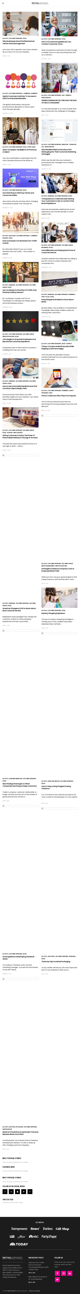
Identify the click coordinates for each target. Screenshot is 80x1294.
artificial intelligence (16, 1127)
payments (68, 95)
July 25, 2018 (44, 974)
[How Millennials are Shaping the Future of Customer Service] (59, 232)
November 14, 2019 (7, 307)
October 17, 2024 (46, 59)
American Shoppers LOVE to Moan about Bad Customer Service (19, 609)
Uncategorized (46, 97)
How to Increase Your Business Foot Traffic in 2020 (20, 242)
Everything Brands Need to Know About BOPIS (57, 300)
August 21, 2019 (7, 403)
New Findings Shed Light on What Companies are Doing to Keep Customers (20, 784)
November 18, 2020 (7, 207)
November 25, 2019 (46, 267)
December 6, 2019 (7, 258)
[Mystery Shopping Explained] (59, 598)
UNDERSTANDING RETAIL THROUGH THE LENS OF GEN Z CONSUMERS (59, 101)
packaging (72, 956)
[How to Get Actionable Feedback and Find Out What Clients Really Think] (21, 368)
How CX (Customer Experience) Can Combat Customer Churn (56, 42)
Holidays (5, 238)
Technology (72, 144)
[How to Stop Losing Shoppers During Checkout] (59, 705)
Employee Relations (8, 336)
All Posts (5, 38)
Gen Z (63, 95)
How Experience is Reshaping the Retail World (18, 957)
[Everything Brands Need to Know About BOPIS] (59, 281)
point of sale (45, 297)
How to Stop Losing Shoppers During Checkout (56, 787)
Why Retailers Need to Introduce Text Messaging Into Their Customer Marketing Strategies (58, 151)
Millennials (44, 247)
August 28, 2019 (45, 363)
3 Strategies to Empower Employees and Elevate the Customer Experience (19, 340)
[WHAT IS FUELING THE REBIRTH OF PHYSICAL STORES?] (21, 130)
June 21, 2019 (6, 801)
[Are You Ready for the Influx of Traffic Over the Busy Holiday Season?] (21, 272)
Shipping (10, 432)
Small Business (18, 432)
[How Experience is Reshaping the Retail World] (21, 878)
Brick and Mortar (54, 781)
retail (25, 38)
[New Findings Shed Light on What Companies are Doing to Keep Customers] (21, 703)
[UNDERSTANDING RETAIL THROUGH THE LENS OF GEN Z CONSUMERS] (59, 78)
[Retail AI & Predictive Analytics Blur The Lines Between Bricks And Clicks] (21, 1051)
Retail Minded (11, 1291)
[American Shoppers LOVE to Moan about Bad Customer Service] (21, 527)
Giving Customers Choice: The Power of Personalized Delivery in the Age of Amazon (20, 436)
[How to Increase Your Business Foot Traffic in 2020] (21, 222)
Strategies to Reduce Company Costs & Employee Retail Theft (57, 569)
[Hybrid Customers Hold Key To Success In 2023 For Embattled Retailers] (21, 75)
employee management (48, 566)
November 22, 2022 (8, 113)
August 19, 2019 (45, 410)
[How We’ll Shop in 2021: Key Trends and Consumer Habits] (21, 178)
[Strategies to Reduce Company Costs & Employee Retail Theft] (59, 488)
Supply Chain (31, 147)
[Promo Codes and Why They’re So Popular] (59, 378)
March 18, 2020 (45, 218)
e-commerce (26, 93)
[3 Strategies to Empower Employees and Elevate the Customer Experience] (21, 321)
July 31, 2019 (44, 583)
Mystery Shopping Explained (53, 613)
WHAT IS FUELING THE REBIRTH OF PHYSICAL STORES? (20, 151)
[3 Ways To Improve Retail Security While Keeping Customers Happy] (59, 331)
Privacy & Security (34, 1291)
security (69, 343)
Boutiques (12, 235)
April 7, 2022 (44, 115)
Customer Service (67, 245)
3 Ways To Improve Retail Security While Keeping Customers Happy (57, 347)
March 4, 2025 (6, 56)
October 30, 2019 (46, 316)
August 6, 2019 (6, 450)
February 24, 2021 (46, 169)
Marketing (65, 144)
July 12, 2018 (6, 1149)
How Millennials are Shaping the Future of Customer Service (58, 251)
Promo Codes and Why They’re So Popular (58, 395)
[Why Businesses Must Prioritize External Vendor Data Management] (21, 24)
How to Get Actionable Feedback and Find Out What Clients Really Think (20, 387)
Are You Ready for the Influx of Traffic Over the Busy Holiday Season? (20, 291)
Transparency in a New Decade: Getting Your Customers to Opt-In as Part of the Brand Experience (57, 201)
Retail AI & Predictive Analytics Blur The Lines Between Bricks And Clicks (20, 1133)
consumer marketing (15, 778)
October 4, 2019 (7, 354)
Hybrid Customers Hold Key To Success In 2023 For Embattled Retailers (19, 97)
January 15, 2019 (7, 974)
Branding (51, 196)
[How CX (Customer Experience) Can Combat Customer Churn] (59, 24)
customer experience (15, 38)
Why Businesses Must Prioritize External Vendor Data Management (18, 42)
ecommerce (34, 93)
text (42, 147)
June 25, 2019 (6, 625)
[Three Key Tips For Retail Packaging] (59, 880)
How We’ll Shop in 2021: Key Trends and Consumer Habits (18, 194)
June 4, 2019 (44, 803)
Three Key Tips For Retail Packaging (55, 961)
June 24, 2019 (44, 628)
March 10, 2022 (7, 164)
